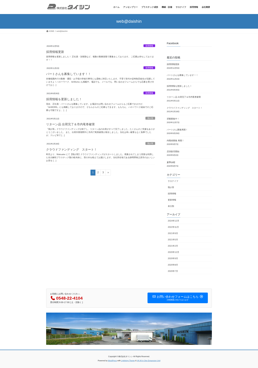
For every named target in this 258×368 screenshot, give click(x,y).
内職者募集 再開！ (175, 140)
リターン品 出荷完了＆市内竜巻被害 (70, 124)
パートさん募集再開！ (177, 129)
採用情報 (149, 46)
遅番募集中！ (173, 119)
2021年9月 (173, 233)
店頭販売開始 (173, 151)
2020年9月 (173, 258)
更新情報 (172, 200)
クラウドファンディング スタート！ (71, 149)
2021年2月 (173, 246)
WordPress (112, 361)
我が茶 (150, 118)
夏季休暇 (171, 162)
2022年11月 (173, 227)
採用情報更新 (55, 51)
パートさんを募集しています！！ (68, 74)
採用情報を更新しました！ (64, 99)
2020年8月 (173, 265)
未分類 (171, 206)
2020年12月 (173, 252)
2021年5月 (173, 239)
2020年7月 (173, 271)
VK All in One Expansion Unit (148, 361)
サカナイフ (173, 181)
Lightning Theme (128, 361)
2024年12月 (173, 221)
